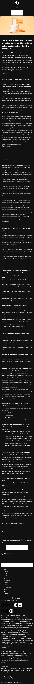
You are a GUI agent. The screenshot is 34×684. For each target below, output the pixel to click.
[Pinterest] (3, 605)
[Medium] (11, 611)
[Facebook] (3, 611)
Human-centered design (8, 536)
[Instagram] (7, 611)
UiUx (3, 113)
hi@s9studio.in (6, 554)
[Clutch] (16, 605)
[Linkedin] (16, 611)
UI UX (3, 529)
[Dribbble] (7, 605)
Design (3, 526)
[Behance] (11, 605)
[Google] (20, 611)
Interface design (6, 533)
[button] (17, 7)
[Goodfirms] (20, 605)
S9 (23, 523)
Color (3, 531)
